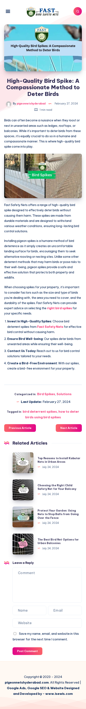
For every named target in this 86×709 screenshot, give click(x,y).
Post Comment (27, 651)
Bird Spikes (46, 394)
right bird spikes (59, 308)
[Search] (77, 11)
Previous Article (20, 428)
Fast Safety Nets (50, 327)
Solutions (64, 394)
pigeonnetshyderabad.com (27, 682)
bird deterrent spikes (40, 412)
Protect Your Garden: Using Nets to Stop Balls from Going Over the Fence (58, 514)
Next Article (68, 428)
